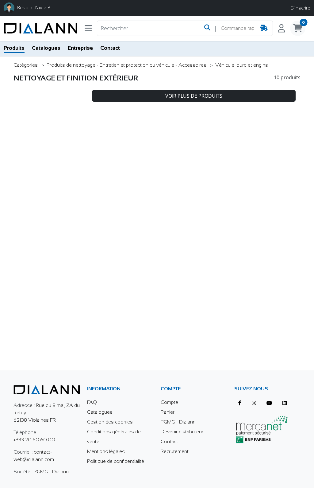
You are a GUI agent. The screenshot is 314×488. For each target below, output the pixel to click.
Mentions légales (106, 451)
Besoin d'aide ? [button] (33, 7)
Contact (110, 48)
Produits (14, 48)
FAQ (92, 402)
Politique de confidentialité (115, 461)
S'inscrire (300, 7)
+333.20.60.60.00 (34, 439)
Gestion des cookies (110, 421)
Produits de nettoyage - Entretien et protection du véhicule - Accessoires (127, 65)
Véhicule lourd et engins (241, 65)
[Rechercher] (207, 28)
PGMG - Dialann (51, 471)
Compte (169, 402)
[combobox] (238, 28)
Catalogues (46, 48)
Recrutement (175, 451)
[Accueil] (40, 28)
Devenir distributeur (182, 431)
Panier (167, 412)
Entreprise (80, 48)
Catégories (26, 65)
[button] (88, 29)
